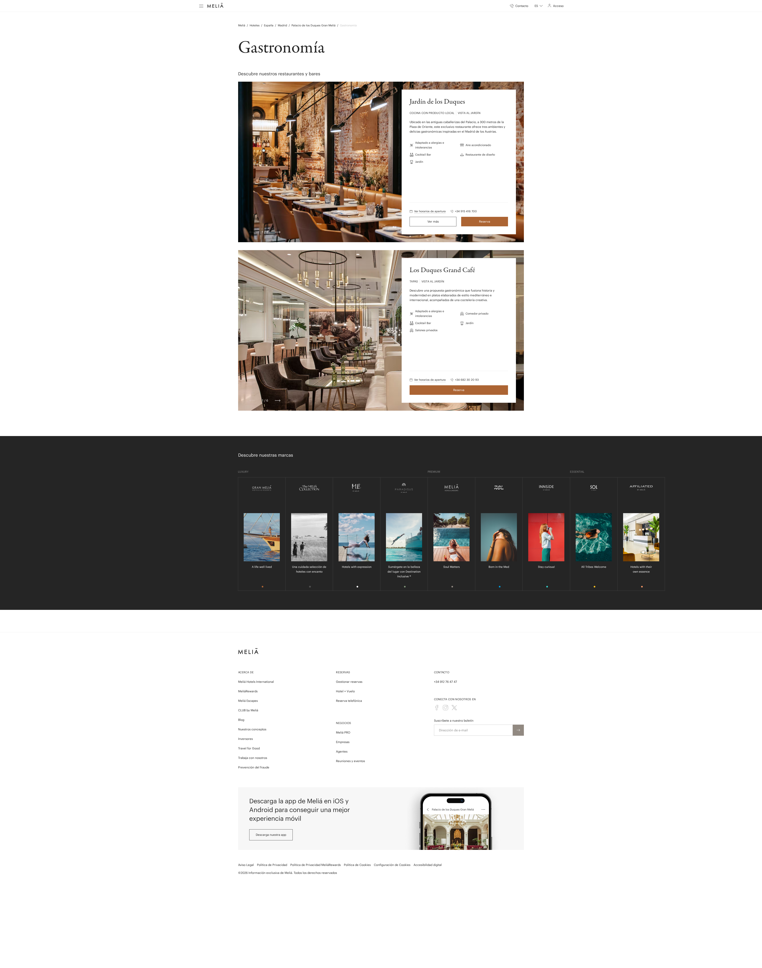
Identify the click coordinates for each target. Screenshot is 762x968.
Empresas (342, 742)
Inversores (245, 739)
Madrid (282, 25)
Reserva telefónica (349, 701)
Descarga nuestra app (271, 835)
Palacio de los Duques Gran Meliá (314, 25)
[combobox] (538, 5)
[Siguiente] (277, 232)
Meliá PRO (343, 732)
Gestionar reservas (349, 682)
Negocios (343, 723)
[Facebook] (437, 707)
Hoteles (255, 25)
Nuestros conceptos (252, 729)
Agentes (341, 751)
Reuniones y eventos (350, 761)
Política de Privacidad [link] (272, 865)
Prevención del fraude (253, 767)
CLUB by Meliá (248, 710)
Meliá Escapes (248, 701)
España (268, 25)
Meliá (241, 25)
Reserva (484, 221)
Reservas (343, 672)
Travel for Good (249, 748)
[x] (454, 707)
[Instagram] (445, 707)
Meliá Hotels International (256, 682)
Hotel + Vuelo (345, 691)
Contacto (441, 672)
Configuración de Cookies (392, 865)
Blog (241, 720)
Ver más (433, 221)
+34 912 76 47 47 (445, 682)
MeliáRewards (248, 691)
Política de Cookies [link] (357, 865)
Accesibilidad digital (428, 865)
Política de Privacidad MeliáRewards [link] (315, 865)
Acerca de (246, 672)
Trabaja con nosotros (252, 758)
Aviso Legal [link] (246, 865)
